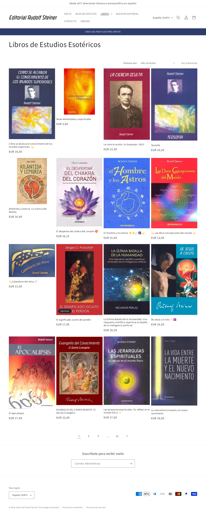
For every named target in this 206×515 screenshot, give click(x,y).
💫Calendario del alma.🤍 (23, 281)
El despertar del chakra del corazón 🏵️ (77, 231)
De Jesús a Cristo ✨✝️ (164, 319)
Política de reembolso (73, 507)
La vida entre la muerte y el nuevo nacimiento (169, 412)
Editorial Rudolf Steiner (27, 507)
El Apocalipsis (16, 413)
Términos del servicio (96, 507)
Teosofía (155, 145)
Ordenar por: (130, 63)
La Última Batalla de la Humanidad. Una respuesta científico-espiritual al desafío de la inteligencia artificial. (126, 322)
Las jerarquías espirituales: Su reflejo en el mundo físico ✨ (127, 411)
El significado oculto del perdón (73, 319)
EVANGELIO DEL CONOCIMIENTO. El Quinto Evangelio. (76, 411)
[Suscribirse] (131, 463)
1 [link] (79, 436)
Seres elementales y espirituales (73, 119)
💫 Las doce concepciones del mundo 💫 (173, 232)
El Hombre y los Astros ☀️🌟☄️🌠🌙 (124, 232)
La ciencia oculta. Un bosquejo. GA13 (124, 144)
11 (117, 436)
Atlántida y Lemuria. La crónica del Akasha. (28, 210)
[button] (106, 14)
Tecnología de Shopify (49, 507)
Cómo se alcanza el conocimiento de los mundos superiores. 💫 (30, 145)
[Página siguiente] (127, 436)
